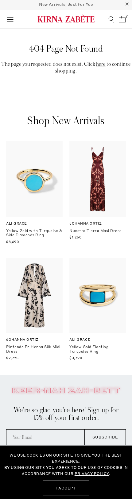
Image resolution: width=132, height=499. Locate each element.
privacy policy (92, 473)
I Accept (66, 488)
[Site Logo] (66, 18)
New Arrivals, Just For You (66, 4)
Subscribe (105, 437)
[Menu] (10, 19)
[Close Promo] (127, 5)
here (101, 64)
